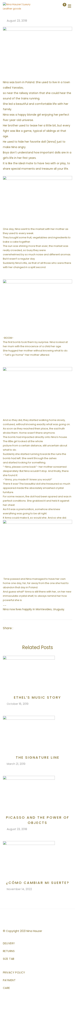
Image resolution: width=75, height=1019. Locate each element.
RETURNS (9, 951)
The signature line (37, 757)
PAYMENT (9, 980)
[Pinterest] (37, 628)
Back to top (66, 1009)
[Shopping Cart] (60, 6)
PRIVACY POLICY (14, 972)
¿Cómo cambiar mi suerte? (37, 882)
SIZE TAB (8, 959)
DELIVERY (9, 943)
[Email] (43, 628)
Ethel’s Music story (37, 697)
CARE (6, 988)
